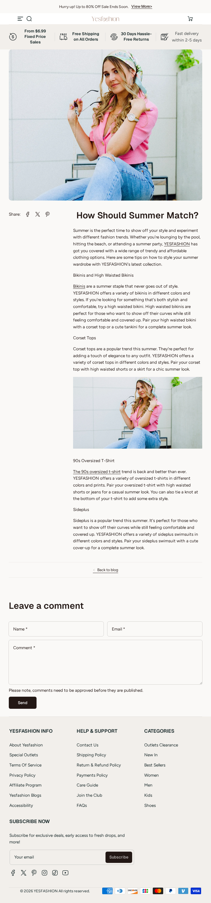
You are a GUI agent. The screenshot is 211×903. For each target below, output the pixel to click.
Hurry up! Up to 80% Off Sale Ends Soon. (94, 6)
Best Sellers (154, 765)
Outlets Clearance (161, 745)
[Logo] (105, 18)
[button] (29, 19)
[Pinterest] (34, 872)
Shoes (150, 805)
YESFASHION (177, 243)
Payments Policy (92, 775)
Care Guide (87, 785)
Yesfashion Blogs (25, 795)
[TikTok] (55, 872)
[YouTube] (65, 872)
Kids (148, 795)
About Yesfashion (26, 745)
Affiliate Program (25, 785)
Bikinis (79, 286)
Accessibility (21, 805)
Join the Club (89, 795)
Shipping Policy (91, 754)
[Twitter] (23, 872)
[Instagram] (44, 872)
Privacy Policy (22, 775)
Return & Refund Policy (99, 765)
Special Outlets (23, 754)
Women (151, 775)
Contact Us (87, 745)
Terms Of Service (25, 765)
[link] (28, 214)
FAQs (82, 805)
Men (148, 785)
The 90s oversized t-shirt (97, 471)
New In (151, 754)
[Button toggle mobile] (21, 19)
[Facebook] (13, 872)
